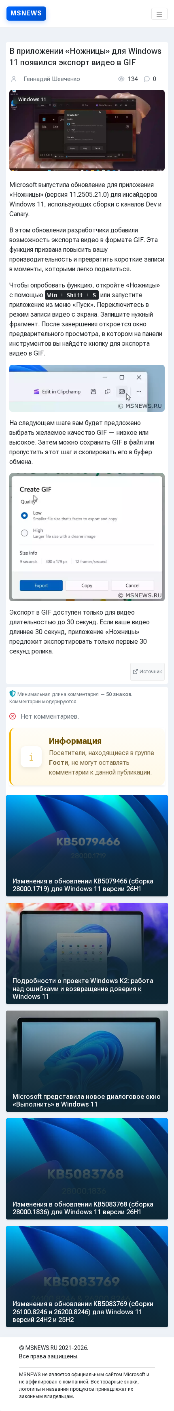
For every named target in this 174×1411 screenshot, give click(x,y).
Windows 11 (32, 100)
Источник (151, 672)
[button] (159, 14)
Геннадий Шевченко (51, 79)
